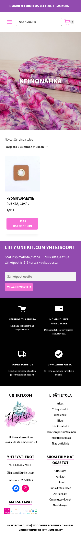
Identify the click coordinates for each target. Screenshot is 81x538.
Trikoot (60, 482)
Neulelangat (60, 505)
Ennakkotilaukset (60, 488)
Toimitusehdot (60, 426)
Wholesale (60, 415)
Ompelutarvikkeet (60, 499)
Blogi (60, 420)
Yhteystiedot (60, 409)
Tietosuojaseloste (60, 438)
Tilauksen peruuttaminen (60, 432)
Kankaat (60, 476)
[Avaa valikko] (9, 22)
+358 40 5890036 (22, 465)
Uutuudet (60, 471)
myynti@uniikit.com (22, 472)
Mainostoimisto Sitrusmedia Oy (40, 530)
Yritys (60, 403)
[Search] (57, 22)
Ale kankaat (60, 494)
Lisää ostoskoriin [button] (22, 223)
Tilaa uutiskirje (60, 443)
